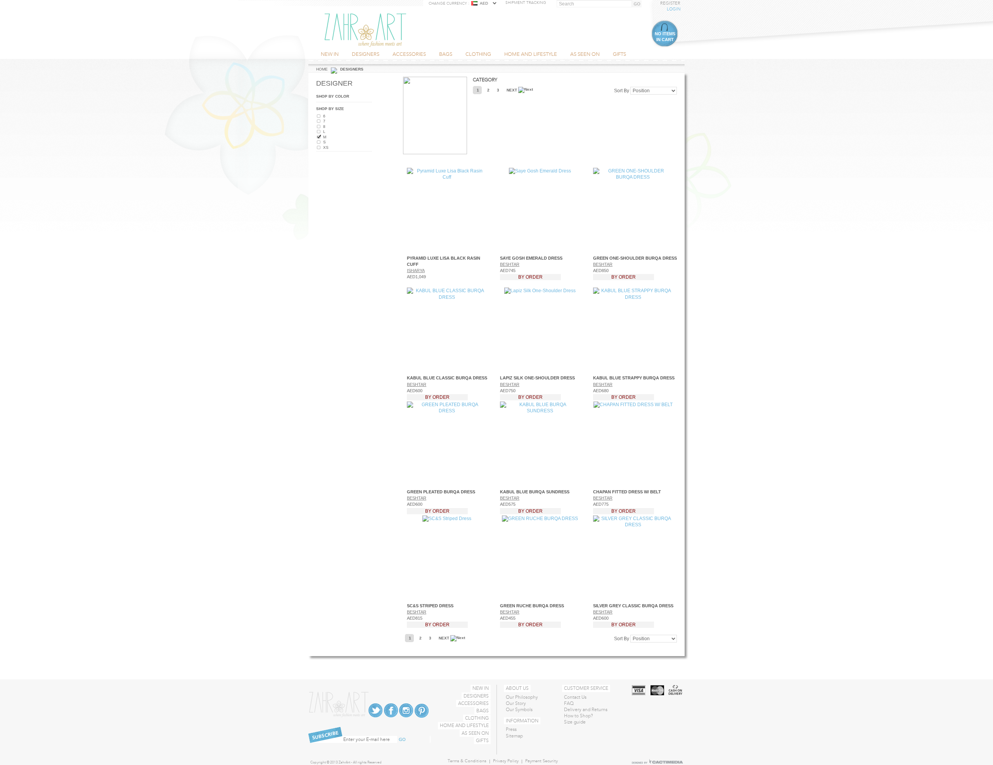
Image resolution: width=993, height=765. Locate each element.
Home (322, 69)
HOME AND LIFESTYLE (464, 725)
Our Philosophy (522, 697)
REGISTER (670, 3)
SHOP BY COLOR (332, 96)
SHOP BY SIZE (330, 109)
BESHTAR (509, 264)
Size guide (575, 722)
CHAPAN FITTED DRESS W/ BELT (627, 491)
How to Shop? (578, 715)
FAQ (569, 703)
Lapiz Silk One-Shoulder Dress (537, 378)
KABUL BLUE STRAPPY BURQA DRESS (634, 378)
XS (326, 147)
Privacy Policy (506, 760)
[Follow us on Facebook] (391, 710)
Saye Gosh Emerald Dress (531, 258)
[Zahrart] (365, 30)
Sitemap (514, 736)
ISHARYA (416, 270)
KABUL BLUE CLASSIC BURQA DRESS (447, 378)
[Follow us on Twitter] (375, 710)
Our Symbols (519, 709)
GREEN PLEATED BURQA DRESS (441, 491)
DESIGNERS (476, 696)
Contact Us (575, 697)
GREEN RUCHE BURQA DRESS (532, 605)
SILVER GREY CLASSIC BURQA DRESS (633, 605)
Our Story (516, 703)
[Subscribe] (404, 739)
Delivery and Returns (585, 709)
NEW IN (480, 688)
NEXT (512, 90)
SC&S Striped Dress (430, 605)
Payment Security (541, 760)
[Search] (638, 4)
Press (511, 729)
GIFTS (482, 740)
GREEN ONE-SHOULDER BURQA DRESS (635, 258)
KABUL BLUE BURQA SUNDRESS (534, 491)
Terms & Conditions (467, 760)
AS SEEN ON (475, 733)
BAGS (482, 710)
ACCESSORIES (473, 703)
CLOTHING (477, 718)
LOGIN (674, 9)
